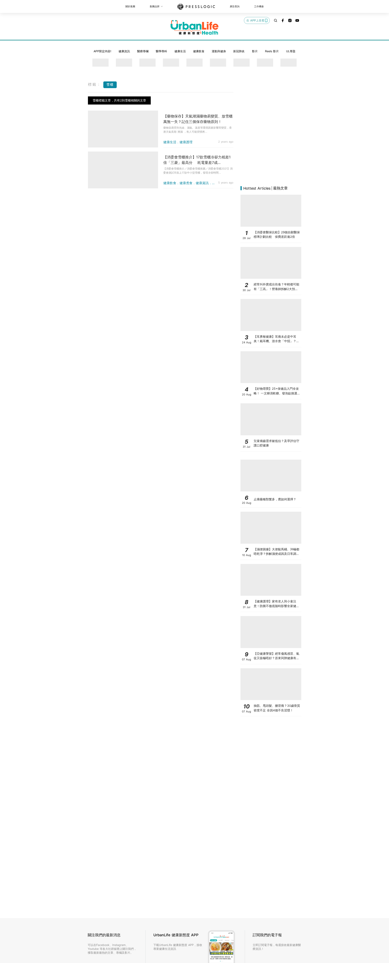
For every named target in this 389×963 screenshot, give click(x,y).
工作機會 (259, 6)
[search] (275, 20)
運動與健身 (219, 51)
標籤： (94, 84)
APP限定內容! (102, 51)
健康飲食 (198, 51)
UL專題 (290, 51)
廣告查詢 (234, 6)
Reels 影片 (272, 51)
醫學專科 (161, 51)
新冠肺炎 (239, 51)
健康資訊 (124, 51)
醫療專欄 (143, 51)
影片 (255, 51)
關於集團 (130, 6)
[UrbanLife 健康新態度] (194, 27)
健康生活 (180, 51)
